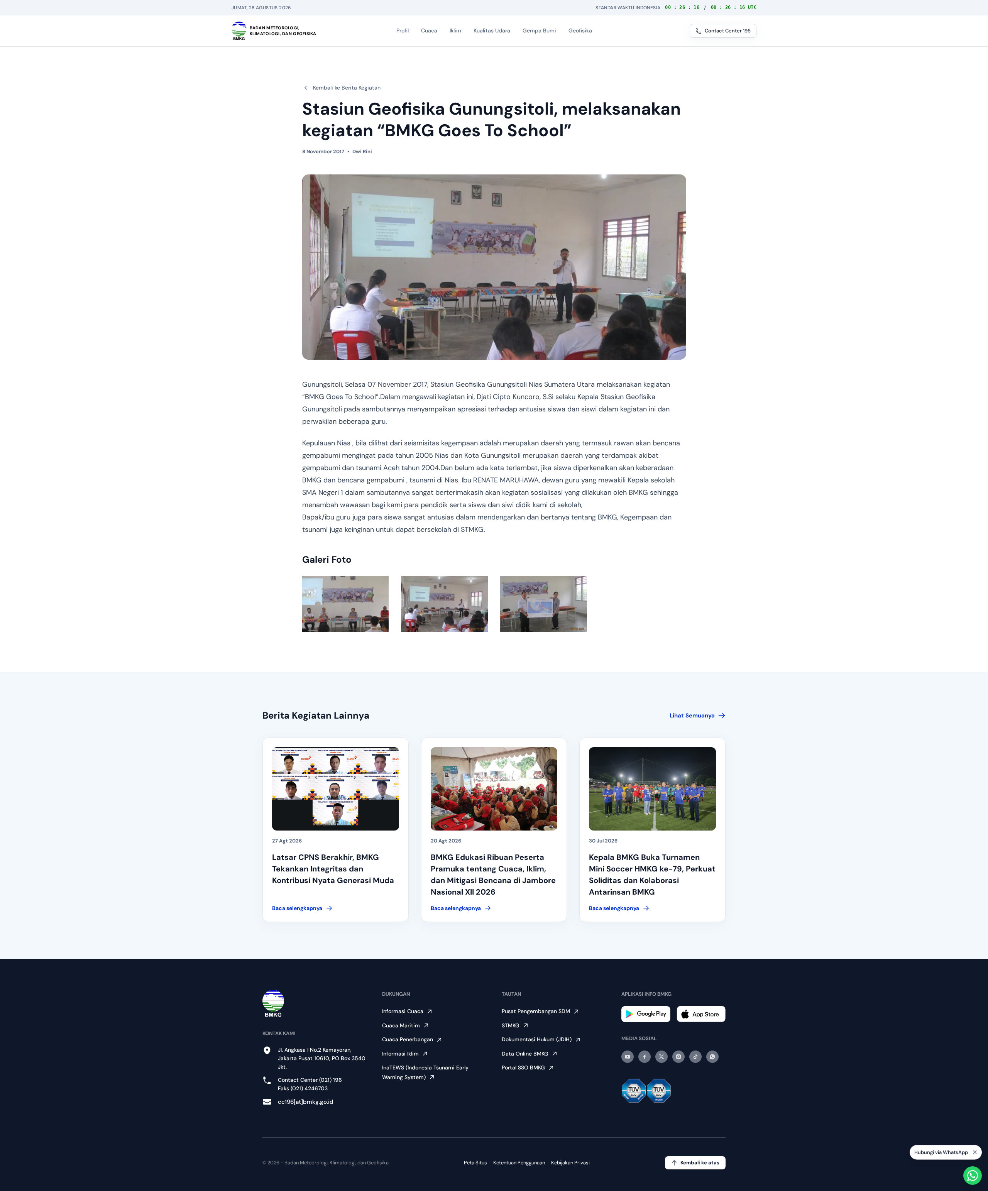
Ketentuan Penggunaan (519, 1162)
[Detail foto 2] (444, 604)
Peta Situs (475, 1162)
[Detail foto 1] (345, 604)
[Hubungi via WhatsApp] (972, 1175)
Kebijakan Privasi (570, 1162)
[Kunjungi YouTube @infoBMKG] (627, 1057)
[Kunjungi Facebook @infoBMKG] (644, 1057)
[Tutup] (975, 1155)
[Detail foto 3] (543, 604)
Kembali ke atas (699, 1162)
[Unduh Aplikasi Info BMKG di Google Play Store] (645, 1014)
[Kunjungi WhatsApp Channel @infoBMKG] (712, 1057)
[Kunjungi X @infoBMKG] (661, 1057)
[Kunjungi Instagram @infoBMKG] (678, 1057)
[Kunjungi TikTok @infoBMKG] (695, 1057)
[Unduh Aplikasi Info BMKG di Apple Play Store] (701, 1014)
